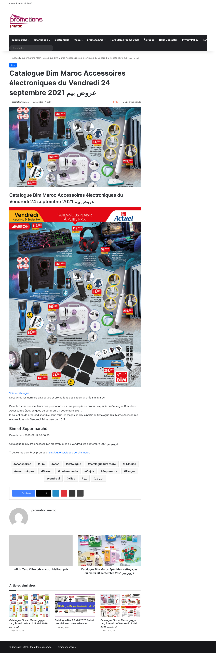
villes (71, 478)
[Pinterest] (64, 493)
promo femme (95, 39)
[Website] (33, 516)
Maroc (47, 471)
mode (77, 39)
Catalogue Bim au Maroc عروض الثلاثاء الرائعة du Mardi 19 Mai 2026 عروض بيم (28, 623)
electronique (62, 39)
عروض (99, 478)
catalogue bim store (103, 464)
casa (56, 464)
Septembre (109, 471)
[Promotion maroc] (26, 21)
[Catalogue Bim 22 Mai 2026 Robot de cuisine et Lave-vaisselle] (75, 605)
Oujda (90, 471)
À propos (149, 39)
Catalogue (74, 464)
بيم (85, 478)
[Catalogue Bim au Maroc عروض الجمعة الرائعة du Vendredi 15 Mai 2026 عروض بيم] (120, 605)
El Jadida (130, 464)
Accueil (15, 57)
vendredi (54, 478)
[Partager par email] (72, 493)
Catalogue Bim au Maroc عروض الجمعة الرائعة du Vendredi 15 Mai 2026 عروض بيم (118, 623)
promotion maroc (20, 102)
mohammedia (69, 471)
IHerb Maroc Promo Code (124, 39)
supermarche (19, 39)
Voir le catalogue (19, 393)
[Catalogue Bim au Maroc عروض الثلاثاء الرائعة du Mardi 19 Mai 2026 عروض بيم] (29, 605)
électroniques (25, 471)
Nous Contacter (168, 39)
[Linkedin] (55, 493)
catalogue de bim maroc (69, 452)
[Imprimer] (80, 493)
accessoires (23, 464)
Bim (39, 57)
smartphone (41, 39)
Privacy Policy (190, 39)
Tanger (130, 471)
